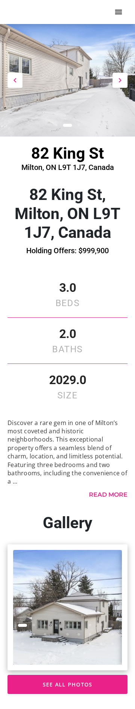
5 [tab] (67, 625)
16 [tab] (90, 634)
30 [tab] (73, 653)
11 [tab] (34, 634)
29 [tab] (62, 653)
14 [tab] (67, 634)
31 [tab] (84, 653)
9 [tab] (112, 625)
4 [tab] (56, 625)
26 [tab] (101, 644)
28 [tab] (50, 653)
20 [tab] (34, 644)
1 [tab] (56, 125)
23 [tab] (67, 644)
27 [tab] (112, 644)
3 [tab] (78, 125)
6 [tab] (78, 625)
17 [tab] (101, 634)
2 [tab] (67, 125)
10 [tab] (22, 634)
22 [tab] (56, 644)
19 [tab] (22, 644)
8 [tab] (101, 625)
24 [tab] (78, 644)
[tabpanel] (67, 607)
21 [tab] (45, 644)
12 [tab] (45, 634)
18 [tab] (112, 634)
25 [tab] (90, 644)
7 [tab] (90, 625)
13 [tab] (56, 634)
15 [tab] (78, 634)
